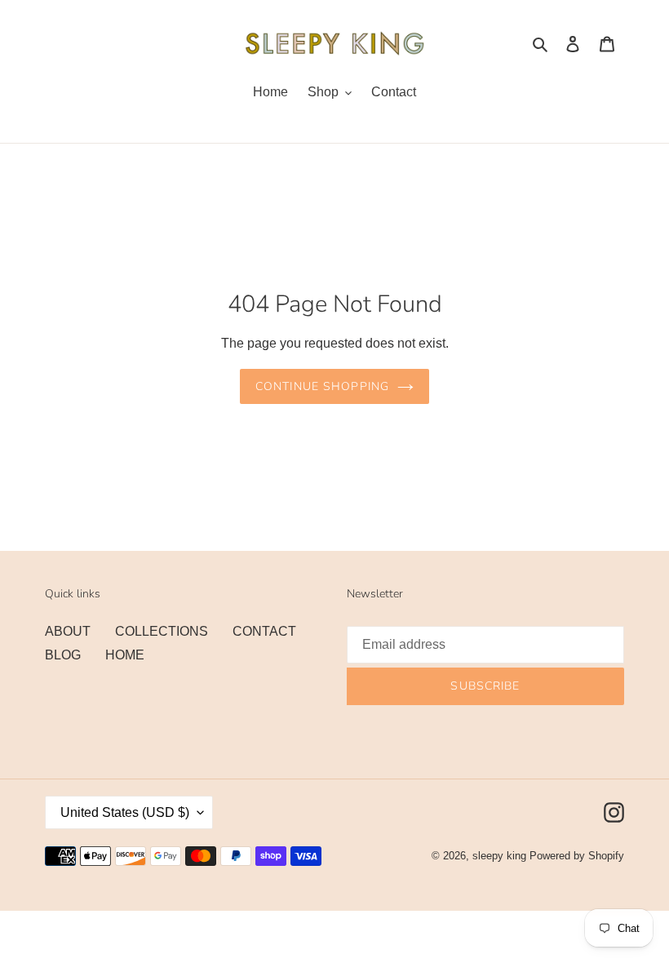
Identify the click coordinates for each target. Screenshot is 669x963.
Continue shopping (322, 386)
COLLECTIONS (161, 631)
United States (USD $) (124, 812)
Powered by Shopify (576, 856)
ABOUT (68, 631)
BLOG (63, 655)
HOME (124, 655)
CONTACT (264, 631)
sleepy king (499, 856)
